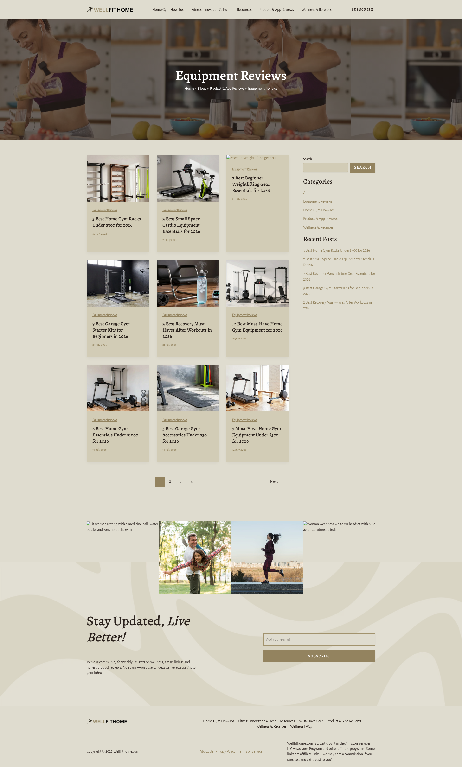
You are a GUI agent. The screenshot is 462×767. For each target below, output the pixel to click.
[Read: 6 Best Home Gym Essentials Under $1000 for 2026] (118, 388)
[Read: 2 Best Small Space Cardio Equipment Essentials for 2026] (188, 178)
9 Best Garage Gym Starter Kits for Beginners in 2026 (111, 329)
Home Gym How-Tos (168, 10)
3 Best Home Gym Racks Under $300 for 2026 (116, 222)
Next (276, 481)
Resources (244, 10)
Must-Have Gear (311, 721)
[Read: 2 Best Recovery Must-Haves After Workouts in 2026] (188, 283)
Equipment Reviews (104, 210)
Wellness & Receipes (317, 10)
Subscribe (319, 656)
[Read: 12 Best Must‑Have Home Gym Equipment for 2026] (257, 283)
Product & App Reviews (276, 10)
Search (307, 159)
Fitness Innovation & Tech (210, 10)
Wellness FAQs (301, 726)
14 (190, 481)
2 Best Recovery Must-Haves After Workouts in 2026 (187, 329)
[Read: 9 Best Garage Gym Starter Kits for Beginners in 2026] (118, 283)
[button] (362, 10)
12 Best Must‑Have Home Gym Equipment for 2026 (257, 326)
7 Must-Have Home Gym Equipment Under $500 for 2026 (256, 434)
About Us (206, 751)
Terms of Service (250, 751)
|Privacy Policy (224, 751)
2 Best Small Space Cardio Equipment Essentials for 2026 (181, 225)
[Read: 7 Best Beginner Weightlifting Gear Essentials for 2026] (252, 158)
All (305, 193)
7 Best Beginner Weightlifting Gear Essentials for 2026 (251, 184)
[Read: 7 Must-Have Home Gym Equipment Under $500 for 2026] (257, 388)
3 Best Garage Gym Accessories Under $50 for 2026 (184, 434)
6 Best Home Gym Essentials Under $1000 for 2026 (115, 434)
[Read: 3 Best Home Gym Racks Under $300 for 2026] (118, 178)
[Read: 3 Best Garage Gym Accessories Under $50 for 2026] (188, 388)
